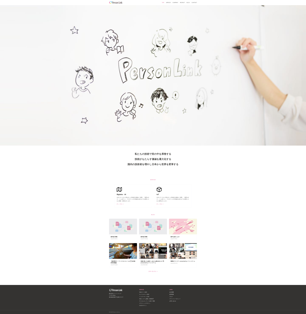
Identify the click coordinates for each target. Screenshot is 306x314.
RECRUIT (182, 2)
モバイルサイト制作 (144, 294)
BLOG (188, 2)
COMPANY (175, 2)
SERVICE (168, 2)
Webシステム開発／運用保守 (146, 298)
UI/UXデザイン (143, 305)
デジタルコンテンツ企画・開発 (147, 301)
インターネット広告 (144, 296)
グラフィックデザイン (144, 303)
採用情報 (171, 294)
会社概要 (171, 292)
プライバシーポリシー (174, 298)
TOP (163, 2)
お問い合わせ (172, 301)
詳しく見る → (120, 204)
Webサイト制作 (143, 292)
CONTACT (194, 2)
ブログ (171, 296)
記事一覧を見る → (153, 271)
